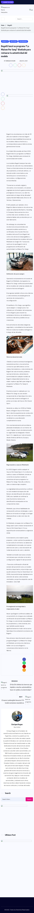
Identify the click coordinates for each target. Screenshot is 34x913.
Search (29, 799)
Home (2, 25)
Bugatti (9, 25)
